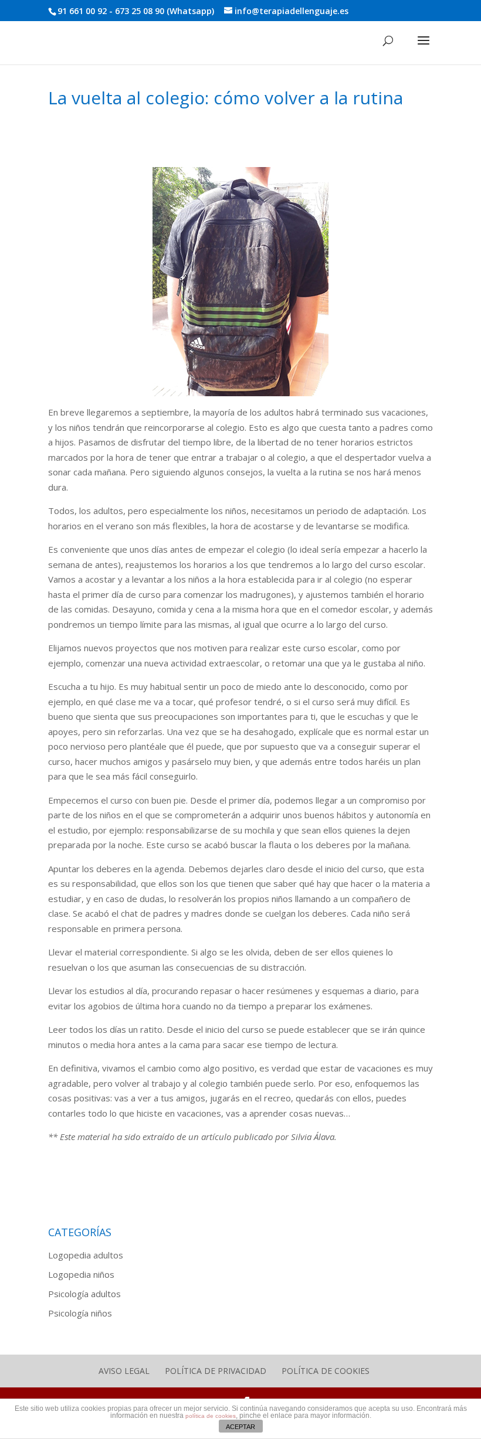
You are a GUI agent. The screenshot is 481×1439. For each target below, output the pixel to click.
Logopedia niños (81, 1274)
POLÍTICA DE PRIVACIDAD (215, 1370)
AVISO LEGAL (124, 1370)
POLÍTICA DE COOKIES (326, 1370)
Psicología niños (80, 1313)
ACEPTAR (240, 1426)
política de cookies (210, 1416)
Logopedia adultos (85, 1255)
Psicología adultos (84, 1293)
